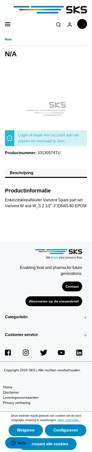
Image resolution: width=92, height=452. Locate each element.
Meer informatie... (69, 420)
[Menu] (7, 24)
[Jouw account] (69, 24)
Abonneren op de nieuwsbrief (54, 301)
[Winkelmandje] (82, 24)
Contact (72, 286)
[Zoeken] (58, 24)
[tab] (46, 173)
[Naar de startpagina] (46, 10)
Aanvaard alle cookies (47, 444)
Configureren (65, 430)
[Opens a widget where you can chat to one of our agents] (18, 443)
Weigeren (26, 430)
